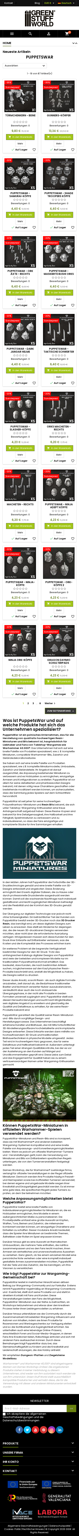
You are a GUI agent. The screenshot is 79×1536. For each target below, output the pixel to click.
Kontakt (8, 3)
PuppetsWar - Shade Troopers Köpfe (58, 194)
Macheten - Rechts (20, 504)
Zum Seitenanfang (61, 711)
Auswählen (25, 66)
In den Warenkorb (20, 137)
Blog (37, 3)
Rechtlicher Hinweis (33, 1529)
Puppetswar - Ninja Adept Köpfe (59, 506)
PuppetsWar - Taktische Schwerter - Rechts (59, 351)
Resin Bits (48, 804)
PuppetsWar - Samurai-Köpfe (20, 194)
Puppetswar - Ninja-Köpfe (20, 583)
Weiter (50, 703)
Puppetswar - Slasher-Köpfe (20, 428)
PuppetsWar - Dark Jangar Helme (20, 350)
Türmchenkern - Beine (20, 115)
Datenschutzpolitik (60, 1525)
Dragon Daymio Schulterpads (58, 661)
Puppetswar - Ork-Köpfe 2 (58, 583)
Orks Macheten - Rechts (59, 428)
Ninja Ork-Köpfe (20, 660)
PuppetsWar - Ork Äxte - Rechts (20, 272)
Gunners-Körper (59, 115)
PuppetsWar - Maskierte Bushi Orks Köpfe (59, 274)
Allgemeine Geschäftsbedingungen (28, 1525)
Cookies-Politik (12, 1529)
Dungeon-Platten (32, 1355)
